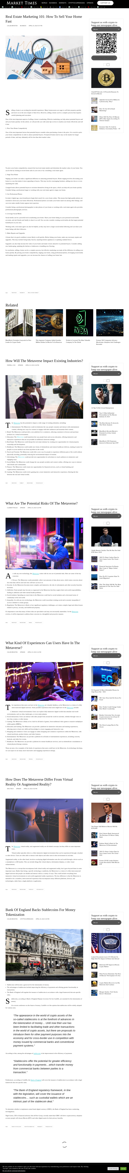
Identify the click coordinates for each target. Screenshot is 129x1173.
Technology (39, 483)
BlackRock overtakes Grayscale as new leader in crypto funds (18, 341)
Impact (22, 483)
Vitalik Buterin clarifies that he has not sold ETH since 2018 (105, 551)
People (31, 759)
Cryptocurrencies (76, 3)
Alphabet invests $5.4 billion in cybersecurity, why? (109, 100)
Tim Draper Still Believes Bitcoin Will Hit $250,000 (104, 827)
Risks (30, 622)
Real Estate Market (33, 292)
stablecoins (37, 1053)
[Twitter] (119, 1)
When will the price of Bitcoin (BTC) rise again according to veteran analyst (109, 118)
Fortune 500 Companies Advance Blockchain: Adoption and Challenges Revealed (108, 342)
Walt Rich (10, 788)
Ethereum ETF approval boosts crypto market (109, 965)
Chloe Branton (12, 25)
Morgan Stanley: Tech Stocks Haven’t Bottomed (108, 993)
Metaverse (17, 423)
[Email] (22, 30)
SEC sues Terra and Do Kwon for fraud (110, 699)
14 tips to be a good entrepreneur (102, 408)
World (44, 3)
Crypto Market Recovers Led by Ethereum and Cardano (109, 983)
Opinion (90, 3)
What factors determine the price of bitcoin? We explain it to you (110, 974)
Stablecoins (49, 1126)
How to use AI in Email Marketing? (107, 109)
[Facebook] (116, 1)
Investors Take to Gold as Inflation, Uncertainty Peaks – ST (109, 128)
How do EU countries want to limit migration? (109, 577)
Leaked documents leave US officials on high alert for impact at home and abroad (105, 958)
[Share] (6, 30)
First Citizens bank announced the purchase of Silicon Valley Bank (109, 835)
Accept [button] (123, 1168)
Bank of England (36, 1080)
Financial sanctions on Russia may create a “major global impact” (108, 568)
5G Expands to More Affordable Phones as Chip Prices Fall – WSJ (105, 691)
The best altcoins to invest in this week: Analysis (108, 424)
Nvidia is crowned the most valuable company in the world (78, 341)
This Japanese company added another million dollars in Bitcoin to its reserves (49, 341)
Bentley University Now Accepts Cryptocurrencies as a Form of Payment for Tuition (109, 717)
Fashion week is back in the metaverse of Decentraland (108, 844)
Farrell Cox (11, 365)
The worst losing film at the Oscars (108, 726)
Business (53, 3)
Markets (62, 3)
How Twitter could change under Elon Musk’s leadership (110, 708)
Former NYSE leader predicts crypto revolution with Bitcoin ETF (109, 862)
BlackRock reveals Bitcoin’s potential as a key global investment (108, 433)
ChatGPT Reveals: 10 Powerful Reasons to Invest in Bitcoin (105, 93)
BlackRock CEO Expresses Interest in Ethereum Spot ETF (108, 442)
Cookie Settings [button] (113, 1168)
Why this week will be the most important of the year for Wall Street (110, 586)
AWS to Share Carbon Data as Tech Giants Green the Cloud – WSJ (109, 559)
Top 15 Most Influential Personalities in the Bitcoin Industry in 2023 (108, 414)
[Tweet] (11, 30)
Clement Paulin (12, 507)
